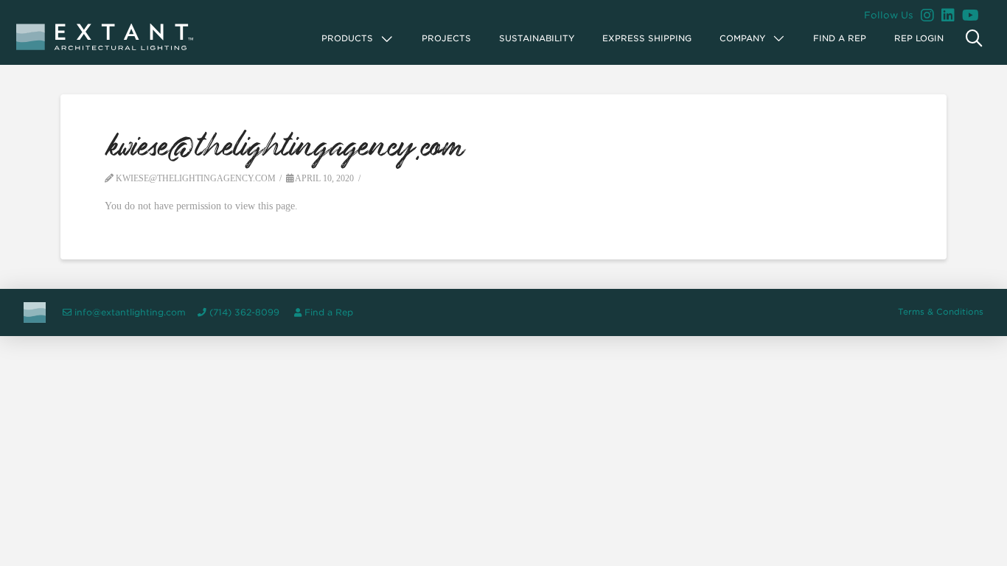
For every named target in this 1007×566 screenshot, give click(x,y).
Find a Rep (328, 312)
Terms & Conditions (940, 312)
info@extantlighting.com (130, 312)
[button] (358, 39)
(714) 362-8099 (244, 312)
